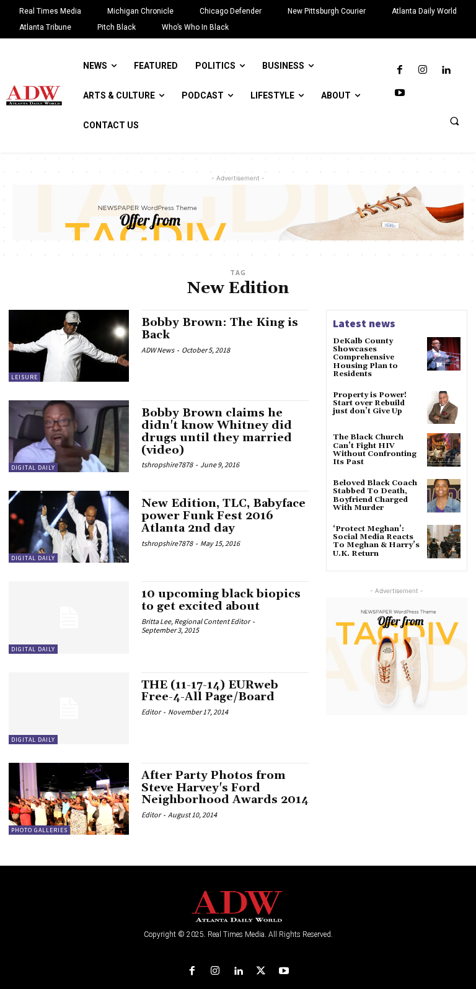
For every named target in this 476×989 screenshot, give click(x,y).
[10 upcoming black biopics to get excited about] (69, 617)
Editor (151, 711)
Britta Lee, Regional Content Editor (195, 621)
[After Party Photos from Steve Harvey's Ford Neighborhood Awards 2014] (69, 799)
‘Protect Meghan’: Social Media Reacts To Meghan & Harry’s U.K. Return (376, 541)
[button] (454, 120)
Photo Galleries (39, 830)
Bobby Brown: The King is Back (219, 328)
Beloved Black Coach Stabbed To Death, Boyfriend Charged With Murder (375, 495)
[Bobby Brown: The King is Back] (69, 346)
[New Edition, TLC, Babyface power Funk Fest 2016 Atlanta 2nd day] (69, 527)
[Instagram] (422, 70)
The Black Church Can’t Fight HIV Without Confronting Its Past (374, 450)
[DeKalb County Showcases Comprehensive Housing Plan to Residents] (444, 354)
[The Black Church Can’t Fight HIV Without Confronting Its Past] (444, 450)
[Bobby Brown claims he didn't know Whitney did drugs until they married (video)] (69, 436)
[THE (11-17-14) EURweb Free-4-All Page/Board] (69, 708)
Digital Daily (33, 468)
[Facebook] (399, 70)
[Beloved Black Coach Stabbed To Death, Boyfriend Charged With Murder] (444, 495)
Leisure (24, 377)
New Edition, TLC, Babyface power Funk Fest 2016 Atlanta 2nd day (223, 515)
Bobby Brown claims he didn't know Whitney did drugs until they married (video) (216, 431)
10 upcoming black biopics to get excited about (221, 600)
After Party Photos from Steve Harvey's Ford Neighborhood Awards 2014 (225, 787)
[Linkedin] (446, 70)
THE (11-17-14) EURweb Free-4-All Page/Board (209, 691)
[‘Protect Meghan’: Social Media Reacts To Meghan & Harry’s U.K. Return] (444, 541)
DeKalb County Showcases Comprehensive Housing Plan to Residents (365, 357)
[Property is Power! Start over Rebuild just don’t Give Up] (444, 407)
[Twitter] (261, 971)
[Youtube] (399, 93)
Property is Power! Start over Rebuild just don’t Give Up (370, 403)
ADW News (157, 349)
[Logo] (238, 906)
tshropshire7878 (167, 464)
